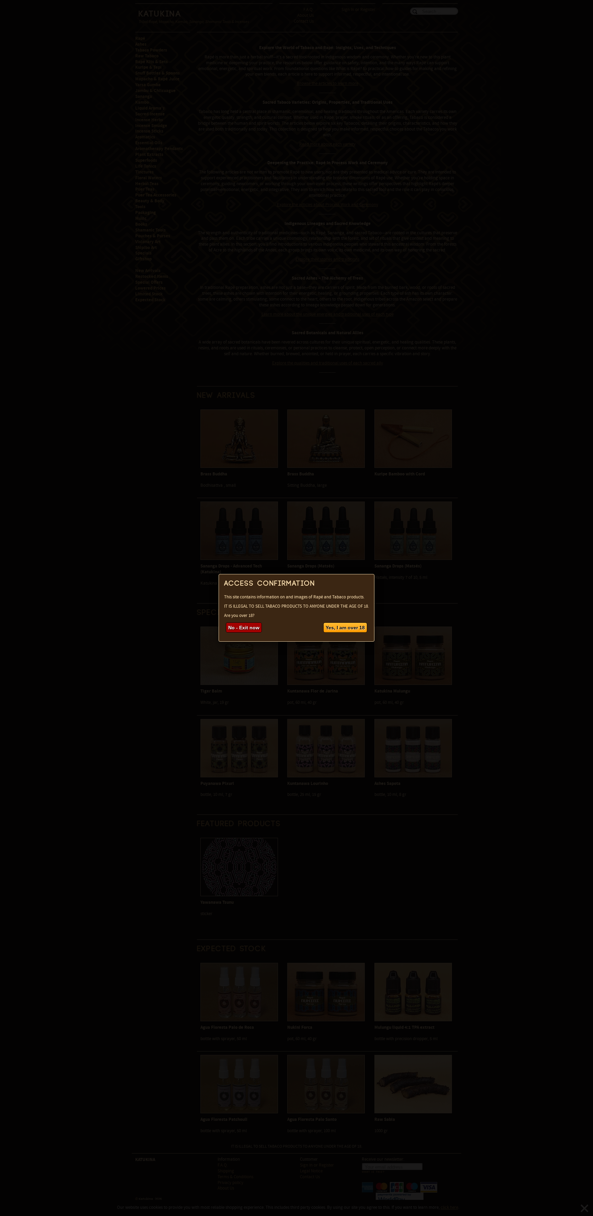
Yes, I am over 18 (345, 627)
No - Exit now (243, 627)
